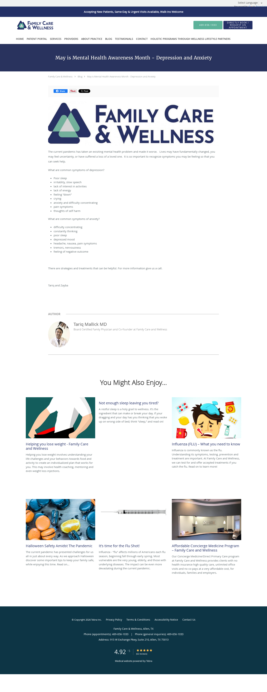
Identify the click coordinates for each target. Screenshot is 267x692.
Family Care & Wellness (60, 76)
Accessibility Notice (166, 619)
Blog (80, 76)
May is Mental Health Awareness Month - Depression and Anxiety (121, 76)
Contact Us (188, 619)
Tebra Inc (96, 619)
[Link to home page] (28, 25)
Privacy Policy (114, 619)
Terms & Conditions (138, 619)
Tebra (149, 661)
